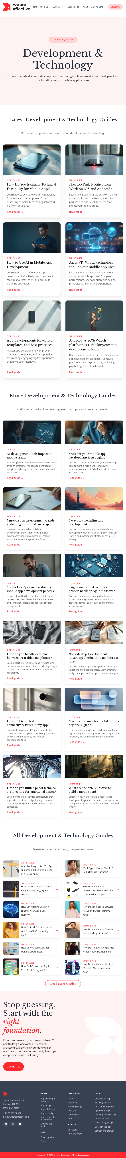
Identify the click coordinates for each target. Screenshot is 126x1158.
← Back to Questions (63, 39)
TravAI (71, 1098)
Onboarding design (104, 1122)
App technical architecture (47, 1118)
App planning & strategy (48, 1099)
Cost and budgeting (104, 1106)
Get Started (13, 1066)
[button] (45, 7)
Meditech (72, 1102)
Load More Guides (63, 983)
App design (46, 1105)
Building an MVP (103, 1102)
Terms (44, 1141)
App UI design (47, 1113)
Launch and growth (104, 1131)
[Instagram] (12, 1124)
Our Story (72, 1129)
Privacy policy (47, 1137)
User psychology (103, 1127)
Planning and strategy (105, 1114)
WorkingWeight (75, 1106)
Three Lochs (74, 1114)
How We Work (75, 1133)
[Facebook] (19, 1124)
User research (102, 1118)
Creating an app (102, 1098)
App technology (102, 1110)
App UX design (48, 1109)
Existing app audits (46, 1124)
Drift (70, 1118)
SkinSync (72, 1110)
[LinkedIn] (5, 1124)
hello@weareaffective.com (16, 1116)
